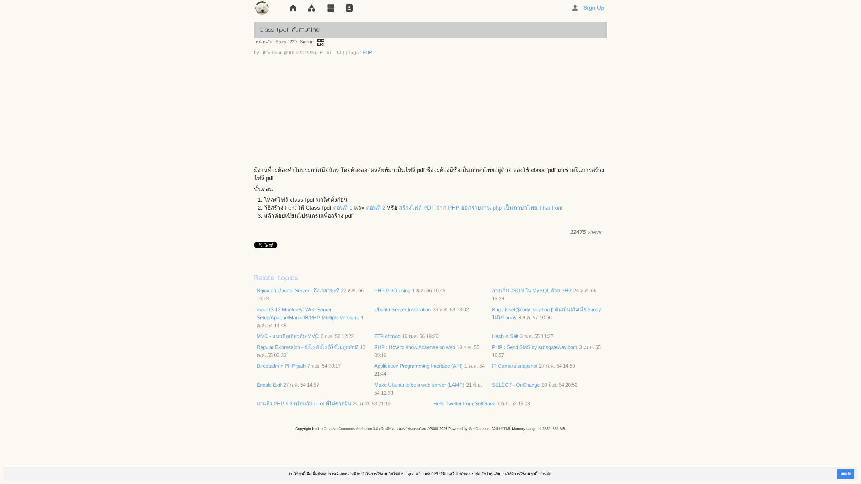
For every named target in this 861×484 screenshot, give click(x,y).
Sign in (306, 41)
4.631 (554, 429)
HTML (506, 429)
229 (293, 41)
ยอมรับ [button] (846, 473)
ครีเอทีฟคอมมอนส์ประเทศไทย (402, 429)
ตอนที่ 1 (342, 208)
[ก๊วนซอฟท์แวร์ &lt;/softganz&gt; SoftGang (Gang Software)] (262, 9)
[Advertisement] (430, 113)
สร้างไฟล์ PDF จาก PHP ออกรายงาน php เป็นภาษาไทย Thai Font (481, 208)
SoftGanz (476, 429)
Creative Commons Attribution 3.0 (351, 429)
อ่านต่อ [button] (545, 474)
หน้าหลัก (264, 41)
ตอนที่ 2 (375, 208)
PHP (367, 52)
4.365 (544, 429)
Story (281, 41)
